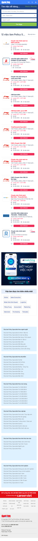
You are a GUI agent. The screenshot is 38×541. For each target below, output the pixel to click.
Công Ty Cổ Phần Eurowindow (19, 234)
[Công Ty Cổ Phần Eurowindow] (6, 233)
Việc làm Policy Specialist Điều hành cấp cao (16, 428)
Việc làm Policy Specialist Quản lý (13, 423)
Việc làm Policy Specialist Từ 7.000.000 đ (15, 392)
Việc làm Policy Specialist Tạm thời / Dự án (16, 444)
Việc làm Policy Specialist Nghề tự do (14, 446)
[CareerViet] (24, 495)
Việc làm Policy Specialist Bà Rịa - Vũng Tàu (16, 367)
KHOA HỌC (26, 503)
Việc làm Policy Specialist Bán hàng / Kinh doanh (17, 337)
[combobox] (19, 11)
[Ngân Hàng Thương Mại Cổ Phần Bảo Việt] (6, 197)
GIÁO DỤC (33, 501)
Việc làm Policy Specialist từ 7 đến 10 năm (15, 480)
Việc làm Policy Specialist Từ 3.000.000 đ (15, 387)
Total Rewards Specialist (18, 127)
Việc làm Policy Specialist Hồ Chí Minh (14, 362)
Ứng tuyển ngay (24, 53)
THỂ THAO (26, 501)
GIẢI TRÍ (19, 508)
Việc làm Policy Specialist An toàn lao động (16, 335)
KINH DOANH (12, 501)
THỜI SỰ (5, 503)
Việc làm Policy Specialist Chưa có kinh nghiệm (17, 471)
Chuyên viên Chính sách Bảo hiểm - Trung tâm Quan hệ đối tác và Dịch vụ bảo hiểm (19, 196)
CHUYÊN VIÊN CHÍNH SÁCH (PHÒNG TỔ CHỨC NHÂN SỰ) (19, 59)
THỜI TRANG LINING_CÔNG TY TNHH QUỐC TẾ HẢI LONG (22, 80)
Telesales (25, 312)
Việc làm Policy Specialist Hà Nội (13, 360)
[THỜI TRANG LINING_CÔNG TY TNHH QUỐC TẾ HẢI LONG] (6, 79)
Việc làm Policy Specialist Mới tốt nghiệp (15, 417)
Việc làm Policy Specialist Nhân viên (14, 419)
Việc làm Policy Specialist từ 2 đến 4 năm (15, 476)
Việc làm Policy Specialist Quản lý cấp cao (15, 426)
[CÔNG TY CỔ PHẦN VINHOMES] (6, 43)
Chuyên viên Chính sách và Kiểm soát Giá (19, 41)
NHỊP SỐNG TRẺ (19, 501)
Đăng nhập (34, 6)
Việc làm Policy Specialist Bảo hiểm (14, 342)
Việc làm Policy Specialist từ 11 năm (13, 482)
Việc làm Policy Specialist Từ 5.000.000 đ (15, 389)
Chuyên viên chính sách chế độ (18, 231)
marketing (27, 307)
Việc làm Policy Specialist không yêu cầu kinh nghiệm (19, 469)
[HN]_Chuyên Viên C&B (18, 143)
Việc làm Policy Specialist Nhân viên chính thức (17, 441)
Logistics (23, 302)
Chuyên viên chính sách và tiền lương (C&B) (19, 160)
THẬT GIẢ (33, 506)
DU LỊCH (12, 508)
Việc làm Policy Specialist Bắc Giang (14, 373)
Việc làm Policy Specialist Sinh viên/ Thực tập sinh (18, 414)
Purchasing (16, 312)
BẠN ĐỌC (33, 503)
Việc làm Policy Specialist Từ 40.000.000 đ (15, 403)
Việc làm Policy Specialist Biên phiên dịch (15, 346)
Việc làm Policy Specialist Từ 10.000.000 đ (15, 394)
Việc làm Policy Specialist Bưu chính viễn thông (17, 348)
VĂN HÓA (19, 505)
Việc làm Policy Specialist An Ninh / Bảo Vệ (16, 332)
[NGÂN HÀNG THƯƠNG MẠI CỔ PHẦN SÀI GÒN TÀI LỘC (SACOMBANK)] (6, 215)
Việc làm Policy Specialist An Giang (13, 364)
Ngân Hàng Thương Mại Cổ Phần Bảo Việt (22, 199)
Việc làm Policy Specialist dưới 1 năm (14, 473)
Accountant (17, 307)
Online (6, 297)
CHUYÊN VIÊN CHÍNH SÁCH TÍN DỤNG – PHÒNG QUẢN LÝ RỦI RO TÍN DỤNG (19, 214)
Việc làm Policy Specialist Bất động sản (15, 344)
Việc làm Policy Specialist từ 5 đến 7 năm (15, 478)
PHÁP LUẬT (5, 508)
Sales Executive (16, 297)
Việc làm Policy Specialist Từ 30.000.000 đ (15, 401)
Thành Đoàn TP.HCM (6, 531)
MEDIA (4, 501)
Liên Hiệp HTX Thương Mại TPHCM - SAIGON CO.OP (20, 62)
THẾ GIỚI (5, 506)
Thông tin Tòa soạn (6, 530)
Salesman (7, 312)
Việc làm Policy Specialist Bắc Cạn (13, 371)
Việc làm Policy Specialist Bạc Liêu (13, 369)
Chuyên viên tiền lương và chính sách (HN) (19, 77)
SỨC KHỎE (26, 506)
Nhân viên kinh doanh (11, 302)
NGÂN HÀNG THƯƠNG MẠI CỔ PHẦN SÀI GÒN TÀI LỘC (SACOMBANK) (21, 217)
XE (12, 506)
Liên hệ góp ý (4, 535)
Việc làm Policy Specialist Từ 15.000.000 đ (15, 396)
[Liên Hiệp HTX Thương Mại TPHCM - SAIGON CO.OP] (6, 61)
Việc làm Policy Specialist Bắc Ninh (13, 376)
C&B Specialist (15, 94)
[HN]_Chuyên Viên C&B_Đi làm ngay (19, 178)
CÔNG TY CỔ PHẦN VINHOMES (19, 44)
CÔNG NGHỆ (12, 503)
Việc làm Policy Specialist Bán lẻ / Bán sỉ (15, 339)
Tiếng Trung (7, 307)
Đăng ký (27, 6)
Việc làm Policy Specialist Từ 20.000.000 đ (15, 398)
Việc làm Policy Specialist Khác (12, 448)
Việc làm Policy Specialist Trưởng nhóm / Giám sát (18, 421)
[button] (32, 2)
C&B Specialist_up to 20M (19, 111)
